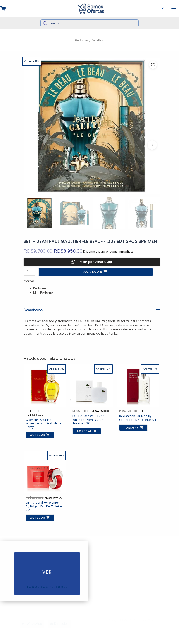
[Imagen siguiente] (152, 145)
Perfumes (82, 40)
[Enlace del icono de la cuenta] (162, 8)
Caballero (97, 40)
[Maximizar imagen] (153, 65)
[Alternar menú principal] (174, 8)
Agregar (93, 272)
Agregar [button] (85, 431)
